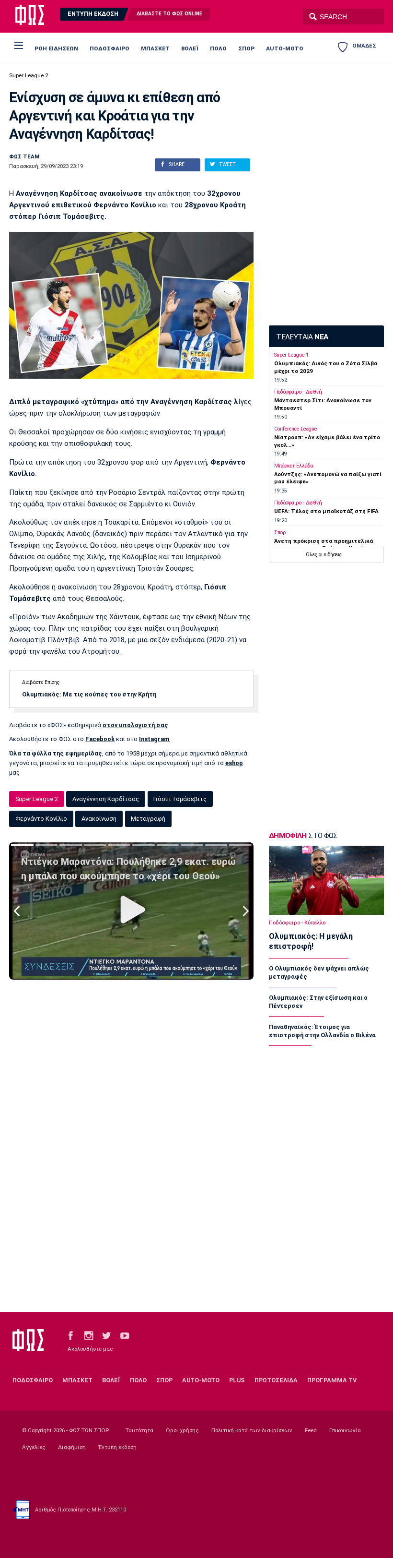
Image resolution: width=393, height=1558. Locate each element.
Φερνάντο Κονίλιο (41, 818)
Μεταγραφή (148, 818)
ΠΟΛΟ (218, 48)
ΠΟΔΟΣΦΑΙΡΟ (109, 48)
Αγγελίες (34, 1447)
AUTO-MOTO (284, 48)
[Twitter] (106, 1335)
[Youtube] (124, 1335)
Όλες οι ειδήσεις (324, 554)
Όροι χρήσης (182, 1430)
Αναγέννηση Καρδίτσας (105, 799)
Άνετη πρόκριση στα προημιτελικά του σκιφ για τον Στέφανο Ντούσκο (323, 544)
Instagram (154, 739)
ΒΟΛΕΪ (189, 48)
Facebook (100, 739)
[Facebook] (70, 1335)
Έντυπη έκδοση (117, 1447)
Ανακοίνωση (98, 818)
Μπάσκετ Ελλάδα (293, 466)
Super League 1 (291, 355)
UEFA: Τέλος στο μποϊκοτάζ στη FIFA (326, 511)
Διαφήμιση (72, 1447)
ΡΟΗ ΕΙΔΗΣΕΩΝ (56, 48)
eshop (234, 763)
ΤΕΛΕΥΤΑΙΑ (302, 337)
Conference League (295, 429)
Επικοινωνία (345, 1430)
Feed (311, 1430)
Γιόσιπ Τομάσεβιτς (180, 799)
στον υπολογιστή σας (135, 725)
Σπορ (280, 532)
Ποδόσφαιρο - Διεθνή (298, 392)
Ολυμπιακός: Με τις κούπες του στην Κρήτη (89, 694)
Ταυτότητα (139, 1430)
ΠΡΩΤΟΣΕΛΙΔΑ (276, 1380)
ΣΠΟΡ (246, 48)
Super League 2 (28, 75)
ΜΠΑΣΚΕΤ (155, 48)
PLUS (236, 1380)
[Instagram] (88, 1335)
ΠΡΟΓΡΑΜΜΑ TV (332, 1380)
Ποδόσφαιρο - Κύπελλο (297, 922)
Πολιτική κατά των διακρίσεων (251, 1430)
